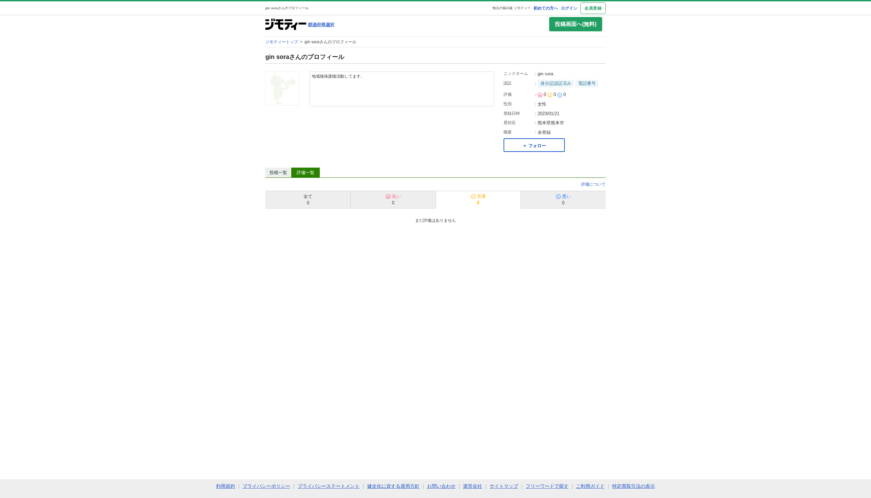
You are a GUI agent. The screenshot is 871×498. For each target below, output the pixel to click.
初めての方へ (545, 8)
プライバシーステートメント (329, 486)
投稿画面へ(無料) (575, 24)
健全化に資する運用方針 (393, 486)
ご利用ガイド (590, 486)
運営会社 (472, 486)
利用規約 (225, 486)
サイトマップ (504, 486)
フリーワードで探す (547, 486)
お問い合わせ (441, 486)
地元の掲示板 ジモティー (511, 8)
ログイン (569, 8)
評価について (593, 184)
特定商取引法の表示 (633, 486)
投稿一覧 (278, 172)
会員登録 (593, 8)
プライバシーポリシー (266, 486)
